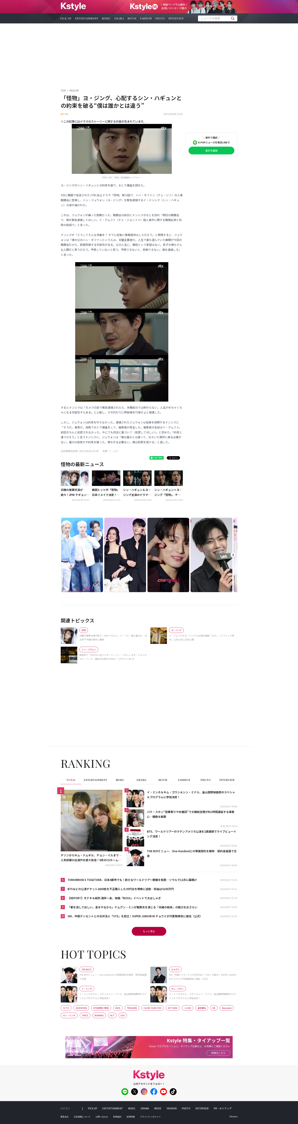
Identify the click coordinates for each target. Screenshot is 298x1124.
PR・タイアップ (222, 1108)
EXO (123, 1015)
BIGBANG (99, 1015)
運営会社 (64, 1117)
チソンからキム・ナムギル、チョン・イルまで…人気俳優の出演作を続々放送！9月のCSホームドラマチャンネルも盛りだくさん (91, 858)
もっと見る (149, 931)
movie (132, 18)
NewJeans (226, 1007)
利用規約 (117, 1117)
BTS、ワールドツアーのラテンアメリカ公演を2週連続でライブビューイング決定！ (191, 833)
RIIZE (117, 1007)
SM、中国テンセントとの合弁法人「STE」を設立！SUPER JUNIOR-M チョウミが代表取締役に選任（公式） (135, 916)
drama (119, 18)
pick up (66, 18)
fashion (146, 18)
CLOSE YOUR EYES (152, 1007)
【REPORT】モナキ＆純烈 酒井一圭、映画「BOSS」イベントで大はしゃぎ (114, 898)
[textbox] (217, 18)
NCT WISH (172, 1007)
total (71, 780)
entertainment (86, 18)
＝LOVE (187, 1007)
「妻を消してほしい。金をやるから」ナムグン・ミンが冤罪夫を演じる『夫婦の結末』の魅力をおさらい (132, 907)
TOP (63, 90)
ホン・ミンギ (69, 1015)
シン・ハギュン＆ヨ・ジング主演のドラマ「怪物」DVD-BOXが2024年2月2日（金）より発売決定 (137, 492)
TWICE (85, 1015)
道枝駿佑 (202, 1007)
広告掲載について (82, 1117)
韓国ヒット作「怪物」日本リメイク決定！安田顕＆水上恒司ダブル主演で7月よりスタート (106, 492)
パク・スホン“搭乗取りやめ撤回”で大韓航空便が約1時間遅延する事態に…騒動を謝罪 (190, 814)
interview (176, 18)
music (106, 18)
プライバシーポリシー (150, 1117)
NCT (112, 1015)
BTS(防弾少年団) (101, 1007)
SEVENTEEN (81, 1007)
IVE (213, 1007)
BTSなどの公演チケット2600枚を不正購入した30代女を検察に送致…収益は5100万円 (121, 889)
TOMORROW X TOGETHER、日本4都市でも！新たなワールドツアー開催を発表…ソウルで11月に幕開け (132, 880)
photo (160, 18)
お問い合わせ (102, 1117)
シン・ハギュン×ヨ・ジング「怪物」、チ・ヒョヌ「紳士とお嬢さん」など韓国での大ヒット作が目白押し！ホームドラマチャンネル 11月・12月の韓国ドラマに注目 (168, 492)
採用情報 (131, 1117)
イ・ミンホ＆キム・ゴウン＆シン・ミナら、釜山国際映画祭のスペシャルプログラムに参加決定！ (191, 794)
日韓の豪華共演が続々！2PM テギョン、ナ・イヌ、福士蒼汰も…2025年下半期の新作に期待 (75, 492)
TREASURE (132, 1007)
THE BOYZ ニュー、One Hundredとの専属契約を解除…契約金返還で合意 (192, 853)
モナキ (66, 1007)
